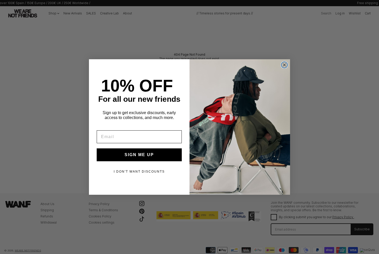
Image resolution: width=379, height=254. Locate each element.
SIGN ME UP (139, 155)
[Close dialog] (284, 65)
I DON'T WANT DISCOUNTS (139, 171)
